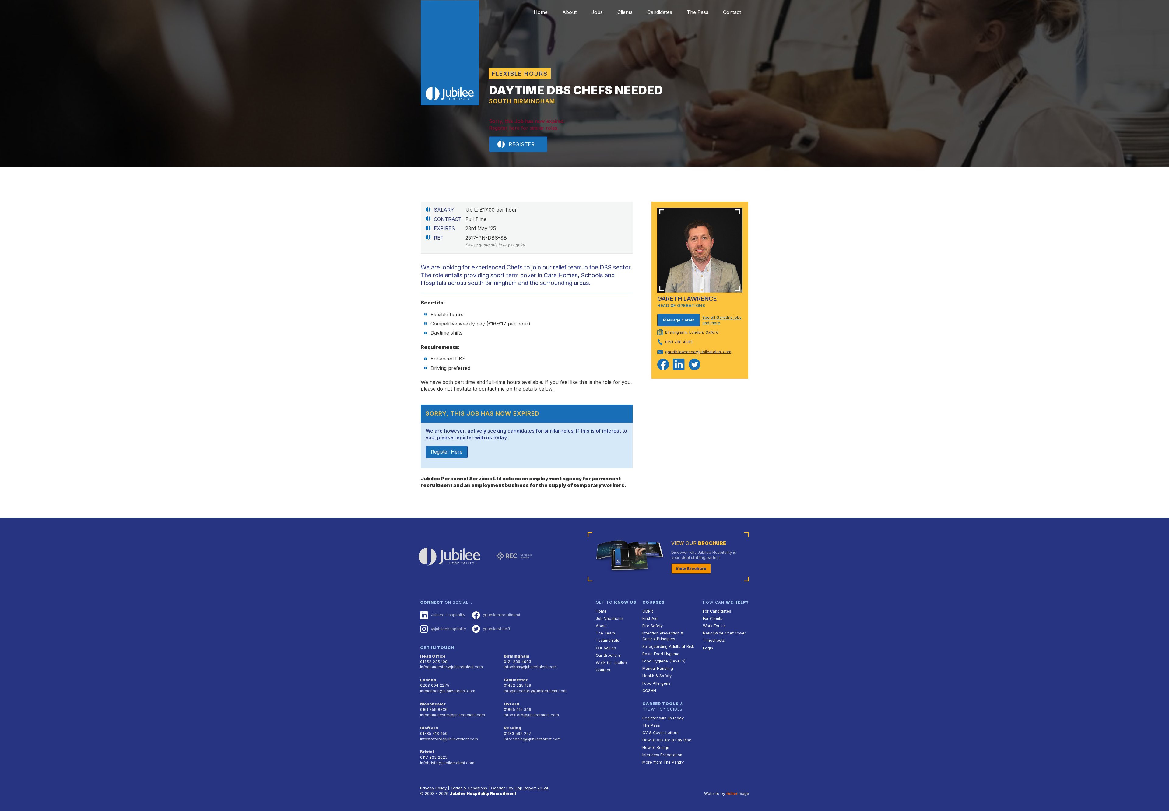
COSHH (649, 690)
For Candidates (717, 611)
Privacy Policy (433, 788)
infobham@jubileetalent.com (530, 667)
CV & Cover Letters (660, 732)
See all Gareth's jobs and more (722, 320)
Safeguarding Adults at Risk (668, 646)
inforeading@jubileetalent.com (532, 739)
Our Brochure (608, 655)
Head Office (433, 656)
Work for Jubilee (611, 662)
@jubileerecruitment (501, 615)
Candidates (659, 12)
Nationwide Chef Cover (724, 633)
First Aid (650, 618)
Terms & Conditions (469, 788)
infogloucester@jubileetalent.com (451, 667)
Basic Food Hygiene (660, 653)
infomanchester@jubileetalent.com (452, 715)
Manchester (433, 704)
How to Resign (655, 747)
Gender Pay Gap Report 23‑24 (519, 788)
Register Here (446, 452)
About (569, 12)
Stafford (429, 728)
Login (708, 648)
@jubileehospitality (448, 629)
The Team (605, 633)
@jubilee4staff (496, 629)
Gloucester (516, 680)
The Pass (697, 12)
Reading (512, 728)
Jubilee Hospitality (448, 615)
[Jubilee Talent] (450, 53)
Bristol (427, 752)
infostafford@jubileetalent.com (449, 739)
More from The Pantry (663, 762)
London (428, 680)
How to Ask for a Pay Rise (666, 740)
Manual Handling (657, 668)
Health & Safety (657, 675)
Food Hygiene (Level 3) (664, 661)
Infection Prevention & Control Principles (662, 636)
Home (541, 12)
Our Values (606, 648)
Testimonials (607, 640)
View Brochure (691, 568)
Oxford (511, 704)
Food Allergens (656, 683)
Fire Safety (652, 625)
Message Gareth (678, 320)
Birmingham (516, 656)
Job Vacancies (610, 618)
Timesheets (714, 640)
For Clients (712, 618)
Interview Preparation (662, 755)
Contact (732, 12)
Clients (625, 12)
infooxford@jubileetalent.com (531, 715)
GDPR (647, 611)
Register (522, 144)
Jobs (597, 12)
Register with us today (663, 718)
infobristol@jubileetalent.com (447, 762)
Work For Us (714, 625)
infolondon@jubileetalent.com (447, 691)
